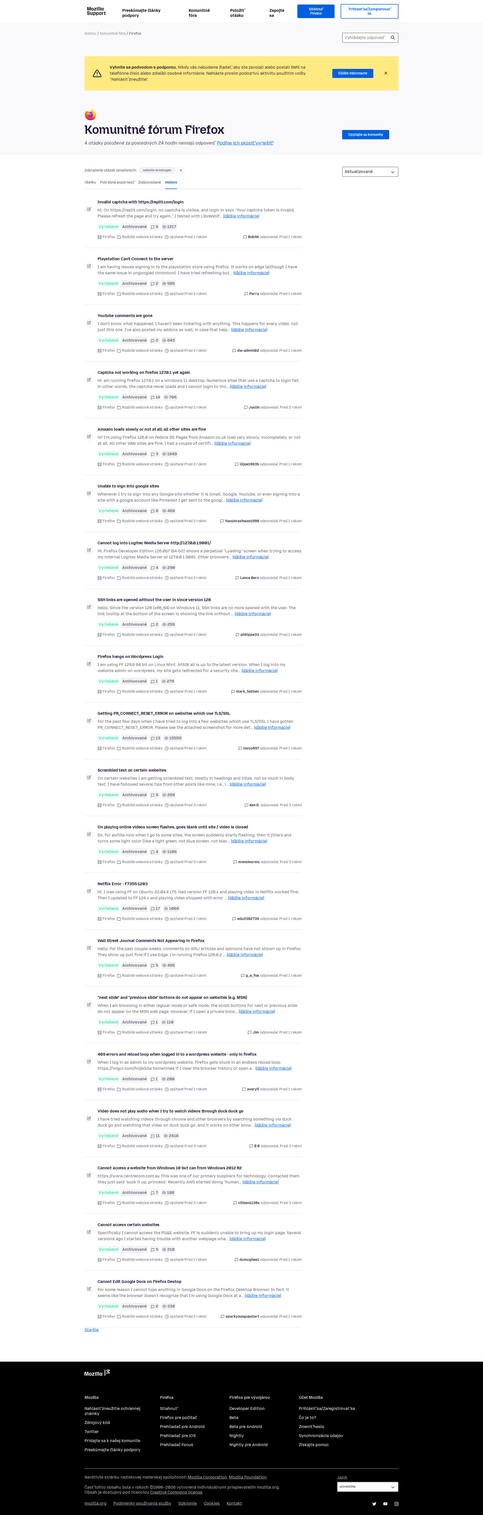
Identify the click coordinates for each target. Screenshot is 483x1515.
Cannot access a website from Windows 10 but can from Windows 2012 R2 (170, 1168)
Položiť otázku (237, 13)
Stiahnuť (168, 1408)
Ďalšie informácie (352, 73)
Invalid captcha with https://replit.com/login (141, 202)
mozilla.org (95, 1503)
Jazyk (342, 1477)
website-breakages (157, 170)
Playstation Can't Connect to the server (136, 258)
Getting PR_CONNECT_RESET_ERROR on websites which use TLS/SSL (164, 713)
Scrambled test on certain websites (132, 770)
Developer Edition (247, 1408)
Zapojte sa (276, 13)
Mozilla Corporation (207, 1477)
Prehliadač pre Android (182, 1426)
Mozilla (97, 1374)
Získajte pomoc (314, 1444)
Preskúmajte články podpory (141, 13)
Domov (90, 33)
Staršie (92, 1329)
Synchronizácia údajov (321, 1435)
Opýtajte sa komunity (365, 134)
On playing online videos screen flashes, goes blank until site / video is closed (173, 827)
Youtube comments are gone (125, 315)
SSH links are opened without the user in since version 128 (154, 599)
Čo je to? (307, 1417)
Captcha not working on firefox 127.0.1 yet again (144, 372)
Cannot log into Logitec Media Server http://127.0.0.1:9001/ (154, 543)
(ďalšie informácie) (241, 216)
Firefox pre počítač (178, 1417)
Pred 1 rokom (290, 237)
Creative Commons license (176, 1492)
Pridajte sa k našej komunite (112, 1440)
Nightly (236, 1435)
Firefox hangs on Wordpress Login (131, 656)
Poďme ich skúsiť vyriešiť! (245, 143)
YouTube (385, 1504)
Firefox (109, 237)
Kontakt (234, 1503)
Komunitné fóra (199, 13)
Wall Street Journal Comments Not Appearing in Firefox (151, 940)
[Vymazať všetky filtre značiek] (180, 170)
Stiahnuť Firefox (316, 11)
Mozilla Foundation (248, 1477)
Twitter (92, 1431)
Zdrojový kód (97, 1422)
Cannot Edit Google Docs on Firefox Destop (139, 1281)
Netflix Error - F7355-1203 (123, 883)
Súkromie (187, 1503)
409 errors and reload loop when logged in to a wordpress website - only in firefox (177, 1054)
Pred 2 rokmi (291, 407)
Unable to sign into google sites (128, 486)
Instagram (396, 1504)
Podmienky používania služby (142, 1503)
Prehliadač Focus (176, 1444)
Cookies (212, 1503)
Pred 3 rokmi (291, 805)
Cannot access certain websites (128, 1224)
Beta (233, 1417)
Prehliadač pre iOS (178, 1435)
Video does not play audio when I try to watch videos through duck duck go (171, 1111)
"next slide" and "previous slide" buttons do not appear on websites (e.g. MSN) (172, 997)
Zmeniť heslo (311, 1426)
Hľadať (393, 38)
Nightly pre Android (248, 1444)
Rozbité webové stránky (142, 237)
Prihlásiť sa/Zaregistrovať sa (369, 11)
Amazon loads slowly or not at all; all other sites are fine (152, 429)
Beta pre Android (245, 1426)
